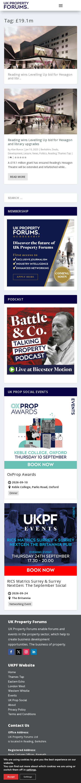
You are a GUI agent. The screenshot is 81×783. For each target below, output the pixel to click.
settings (31, 770)
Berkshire (46, 149)
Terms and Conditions (22, 714)
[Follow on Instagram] (26, 652)
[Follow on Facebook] (11, 652)
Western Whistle (19, 690)
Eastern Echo (16, 681)
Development (15, 153)
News (35, 153)
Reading (52, 153)
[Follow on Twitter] (19, 652)
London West (16, 686)
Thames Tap (64, 153)
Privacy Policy (17, 709)
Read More (17, 177)
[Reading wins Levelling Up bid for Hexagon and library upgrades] (40, 111)
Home (12, 672)
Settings (28, 776)
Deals (55, 149)
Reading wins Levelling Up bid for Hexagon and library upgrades (40, 142)
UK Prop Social (17, 700)
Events (12, 695)
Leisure (27, 153)
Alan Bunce (17, 149)
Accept (11, 776)
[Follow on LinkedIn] (34, 652)
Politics (43, 153)
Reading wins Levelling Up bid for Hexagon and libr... (40, 76)
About (12, 704)
